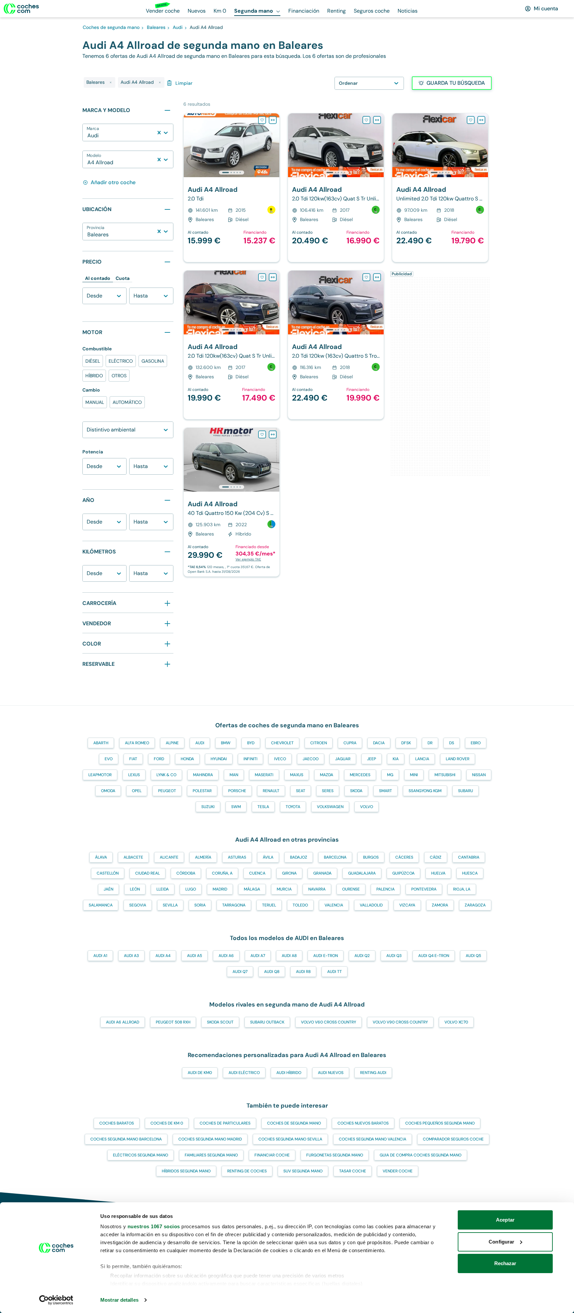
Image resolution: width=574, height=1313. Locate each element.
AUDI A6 (226, 955)
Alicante (169, 857)
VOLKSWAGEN (330, 806)
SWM (236, 806)
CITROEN (318, 743)
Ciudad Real (147, 873)
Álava (101, 857)
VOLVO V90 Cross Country (400, 1022)
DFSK (406, 743)
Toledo (300, 905)
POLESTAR (202, 790)
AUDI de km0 (200, 1072)
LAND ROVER (457, 759)
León (135, 889)
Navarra (317, 889)
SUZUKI (208, 806)
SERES (328, 790)
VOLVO (366, 806)
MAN (234, 774)
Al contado (97, 278)
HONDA (187, 759)
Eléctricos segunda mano (140, 1155)
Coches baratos (116, 1123)
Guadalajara (362, 873)
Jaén (108, 889)
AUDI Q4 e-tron (433, 955)
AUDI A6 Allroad (122, 1022)
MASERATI (264, 774)
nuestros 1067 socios (154, 1226)
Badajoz (298, 857)
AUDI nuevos (330, 1072)
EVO (109, 759)
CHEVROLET (282, 743)
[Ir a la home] (21, 8)
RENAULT (271, 790)
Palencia (385, 889)
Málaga (252, 889)
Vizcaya (407, 905)
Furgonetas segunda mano (334, 1155)
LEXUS (134, 774)
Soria (200, 905)
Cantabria (468, 857)
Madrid (220, 889)
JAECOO (311, 759)
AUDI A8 (289, 955)
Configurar (501, 1242)
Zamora (440, 905)
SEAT (300, 790)
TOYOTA (293, 806)
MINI (414, 774)
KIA (396, 759)
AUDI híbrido (288, 1072)
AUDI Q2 (362, 955)
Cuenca (257, 873)
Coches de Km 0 (166, 1123)
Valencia (334, 905)
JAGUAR (342, 759)
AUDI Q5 (473, 955)
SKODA (356, 790)
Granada (322, 873)
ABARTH (100, 743)
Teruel (269, 905)
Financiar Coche (272, 1155)
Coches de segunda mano (294, 1123)
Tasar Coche (352, 1171)
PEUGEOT (167, 790)
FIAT (133, 759)
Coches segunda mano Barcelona (126, 1139)
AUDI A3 (131, 955)
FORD (159, 759)
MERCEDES (360, 774)
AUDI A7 (257, 955)
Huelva (438, 873)
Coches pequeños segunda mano (440, 1123)
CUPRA (349, 743)
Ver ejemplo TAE (248, 559)
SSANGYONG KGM (425, 790)
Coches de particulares (225, 1123)
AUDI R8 (303, 971)
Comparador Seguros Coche (453, 1139)
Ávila (268, 857)
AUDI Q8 (271, 971)
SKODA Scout (220, 1022)
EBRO (476, 743)
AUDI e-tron (325, 955)
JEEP (371, 759)
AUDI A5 (194, 955)
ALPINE (172, 743)
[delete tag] (111, 82)
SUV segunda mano (303, 1171)
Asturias (237, 857)
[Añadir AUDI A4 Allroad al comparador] (273, 120)
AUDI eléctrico (244, 1072)
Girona (289, 873)
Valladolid (371, 905)
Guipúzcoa (403, 873)
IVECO (280, 759)
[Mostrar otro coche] (231, 173)
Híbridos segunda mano (186, 1171)
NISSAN (479, 774)
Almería (203, 857)
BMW (226, 743)
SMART (385, 790)
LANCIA (422, 759)
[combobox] (88, 136)
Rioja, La (461, 889)
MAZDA (326, 774)
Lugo (190, 889)
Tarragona (233, 905)
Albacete (133, 857)
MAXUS (296, 774)
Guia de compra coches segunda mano (420, 1155)
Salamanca (101, 905)
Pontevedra (423, 889)
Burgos (371, 857)
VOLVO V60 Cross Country (328, 1022)
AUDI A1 (100, 955)
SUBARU (465, 790)
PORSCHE (237, 790)
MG (390, 774)
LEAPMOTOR (100, 774)
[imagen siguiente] (274, 145)
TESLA (263, 806)
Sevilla (170, 905)
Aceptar (505, 1220)
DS (451, 743)
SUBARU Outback (267, 1022)
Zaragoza (475, 905)
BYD (250, 743)
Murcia (284, 889)
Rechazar (505, 1263)
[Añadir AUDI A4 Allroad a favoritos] (262, 120)
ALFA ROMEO (137, 743)
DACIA (379, 743)
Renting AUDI (373, 1072)
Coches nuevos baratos (363, 1123)
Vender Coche (398, 1171)
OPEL (137, 790)
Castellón (108, 873)
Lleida (162, 889)
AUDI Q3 (394, 955)
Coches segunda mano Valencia (372, 1139)
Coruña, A (222, 873)
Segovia (137, 905)
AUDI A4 (162, 955)
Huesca (470, 873)
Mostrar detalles (119, 1300)
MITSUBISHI (444, 774)
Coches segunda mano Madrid (210, 1139)
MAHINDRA (203, 774)
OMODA (108, 790)
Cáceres (404, 857)
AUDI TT (334, 971)
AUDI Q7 (240, 971)
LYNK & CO (166, 774)
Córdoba (185, 873)
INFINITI (250, 759)
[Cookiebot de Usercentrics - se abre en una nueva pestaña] (56, 1300)
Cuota (123, 278)
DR (430, 743)
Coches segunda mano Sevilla (290, 1139)
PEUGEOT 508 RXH (173, 1022)
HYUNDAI (219, 759)
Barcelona (335, 857)
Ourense (351, 889)
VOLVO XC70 (456, 1022)
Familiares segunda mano (211, 1155)
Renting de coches (247, 1171)
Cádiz (435, 857)
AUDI (199, 743)
